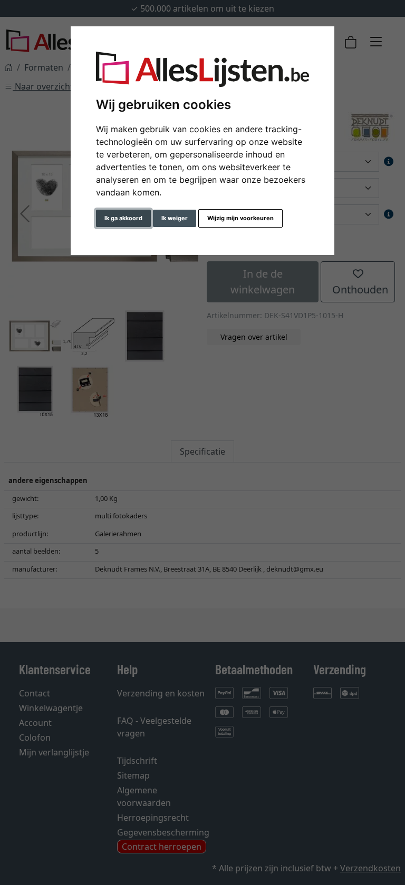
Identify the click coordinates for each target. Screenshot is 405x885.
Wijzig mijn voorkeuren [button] (240, 218)
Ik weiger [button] (174, 218)
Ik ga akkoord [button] (123, 218)
